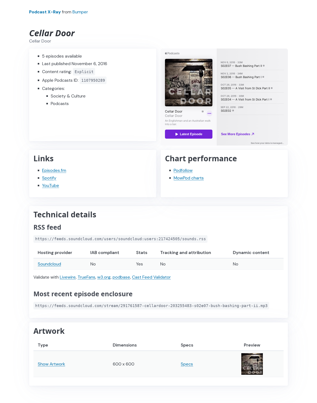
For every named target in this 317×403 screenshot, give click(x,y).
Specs (187, 364)
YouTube (50, 185)
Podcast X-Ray (45, 12)
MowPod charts (189, 178)
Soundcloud (49, 264)
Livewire (68, 277)
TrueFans (86, 277)
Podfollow (183, 170)
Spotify (49, 178)
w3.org (104, 277)
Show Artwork (51, 364)
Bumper (80, 12)
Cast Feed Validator (151, 277)
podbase (121, 277)
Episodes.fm (54, 170)
